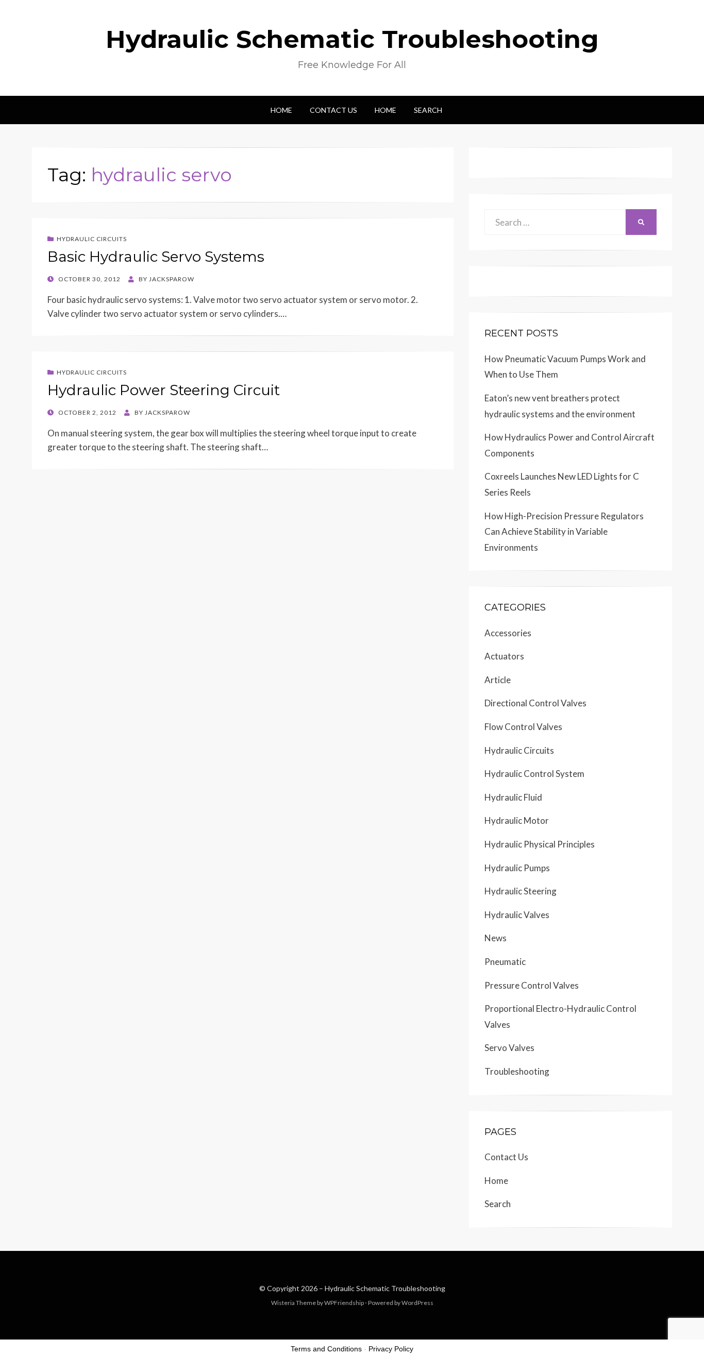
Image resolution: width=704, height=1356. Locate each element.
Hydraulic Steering (520, 891)
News (495, 938)
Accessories (507, 633)
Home (281, 110)
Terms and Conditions (326, 1349)
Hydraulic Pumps (517, 867)
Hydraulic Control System (534, 773)
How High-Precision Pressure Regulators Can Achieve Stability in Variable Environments (564, 532)
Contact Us (333, 110)
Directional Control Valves (535, 703)
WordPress (417, 1303)
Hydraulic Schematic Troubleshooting (352, 39)
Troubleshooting (516, 1071)
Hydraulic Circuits (92, 239)
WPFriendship (344, 1303)
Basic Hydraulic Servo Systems (155, 256)
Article (497, 679)
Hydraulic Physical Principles (539, 844)
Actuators (504, 656)
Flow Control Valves (523, 726)
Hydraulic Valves (516, 914)
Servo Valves (509, 1047)
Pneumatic (505, 961)
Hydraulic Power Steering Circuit (163, 390)
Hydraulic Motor (516, 820)
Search (428, 110)
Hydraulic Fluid (513, 797)
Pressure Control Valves (531, 985)
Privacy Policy (390, 1349)
